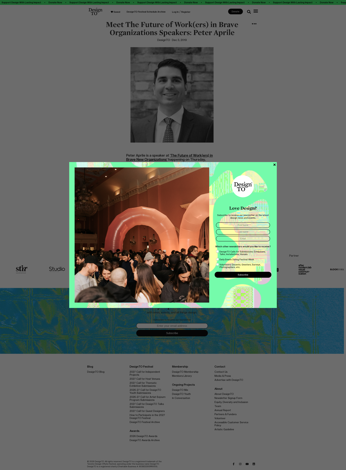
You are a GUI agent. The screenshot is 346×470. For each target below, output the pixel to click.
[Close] (274, 164)
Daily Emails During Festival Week (236, 259)
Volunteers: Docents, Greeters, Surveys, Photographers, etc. (240, 266)
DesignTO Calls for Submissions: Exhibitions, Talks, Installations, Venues (242, 253)
